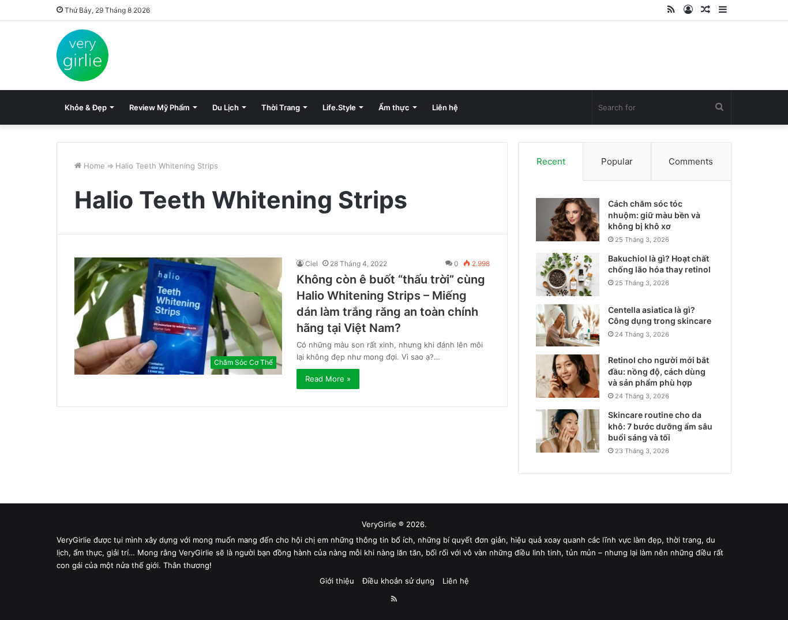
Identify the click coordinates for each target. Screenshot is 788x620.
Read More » (328, 378)
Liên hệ (445, 107)
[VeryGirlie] (82, 55)
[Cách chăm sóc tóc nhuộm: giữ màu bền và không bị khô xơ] (567, 219)
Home (93, 165)
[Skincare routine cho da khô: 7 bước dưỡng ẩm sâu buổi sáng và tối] (567, 431)
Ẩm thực (394, 107)
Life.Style (339, 107)
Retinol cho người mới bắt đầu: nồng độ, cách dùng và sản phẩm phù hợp (658, 371)
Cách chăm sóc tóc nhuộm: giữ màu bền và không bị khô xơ (654, 215)
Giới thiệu (337, 580)
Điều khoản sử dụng (398, 580)
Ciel (311, 263)
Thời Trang (280, 107)
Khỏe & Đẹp (86, 107)
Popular (617, 161)
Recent (550, 161)
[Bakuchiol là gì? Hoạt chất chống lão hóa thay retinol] (567, 274)
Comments (691, 161)
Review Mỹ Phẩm (159, 107)
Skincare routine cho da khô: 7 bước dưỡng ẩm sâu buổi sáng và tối (660, 426)
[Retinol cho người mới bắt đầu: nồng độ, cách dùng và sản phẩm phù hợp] (567, 376)
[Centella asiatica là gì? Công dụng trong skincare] (567, 325)
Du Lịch (225, 107)
